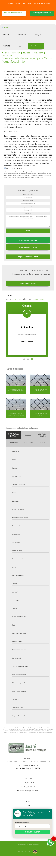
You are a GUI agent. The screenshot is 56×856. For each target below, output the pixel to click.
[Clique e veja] (28, 748)
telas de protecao (27, 53)
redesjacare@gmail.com (29, 791)
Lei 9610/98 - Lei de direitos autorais (40, 732)
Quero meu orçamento (28, 283)
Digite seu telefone (28, 207)
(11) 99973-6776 (29, 787)
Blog (37, 34)
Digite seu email (28, 200)
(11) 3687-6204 (29, 783)
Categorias (16, 53)
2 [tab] (28, 359)
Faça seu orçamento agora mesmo (13, 13)
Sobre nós (21, 34)
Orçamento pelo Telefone (28, 247)
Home (6, 34)
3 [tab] (32, 359)
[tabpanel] (27, 329)
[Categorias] (20, 46)
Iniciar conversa (32, 832)
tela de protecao (39, 53)
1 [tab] (24, 359)
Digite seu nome (28, 194)
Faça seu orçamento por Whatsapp (42, 13)
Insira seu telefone (22, 822)
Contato (6, 46)
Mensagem (28, 213)
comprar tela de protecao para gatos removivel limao (7, 56)
